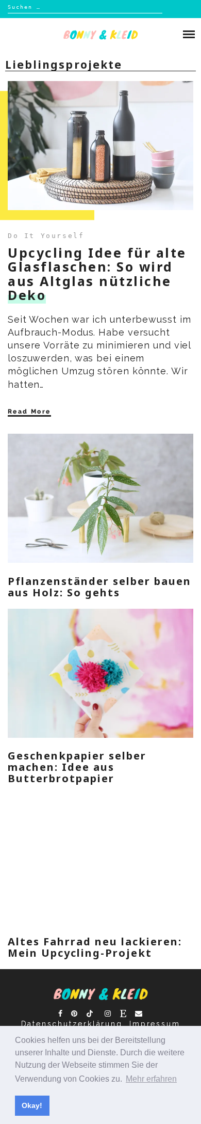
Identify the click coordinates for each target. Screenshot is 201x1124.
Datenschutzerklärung (72, 1024)
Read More (29, 411)
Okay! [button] (32, 1105)
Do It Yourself (46, 236)
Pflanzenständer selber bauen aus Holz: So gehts (99, 586)
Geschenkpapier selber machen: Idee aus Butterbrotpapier (77, 767)
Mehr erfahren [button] (151, 1078)
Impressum (154, 1024)
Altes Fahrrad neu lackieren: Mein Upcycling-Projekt (95, 947)
